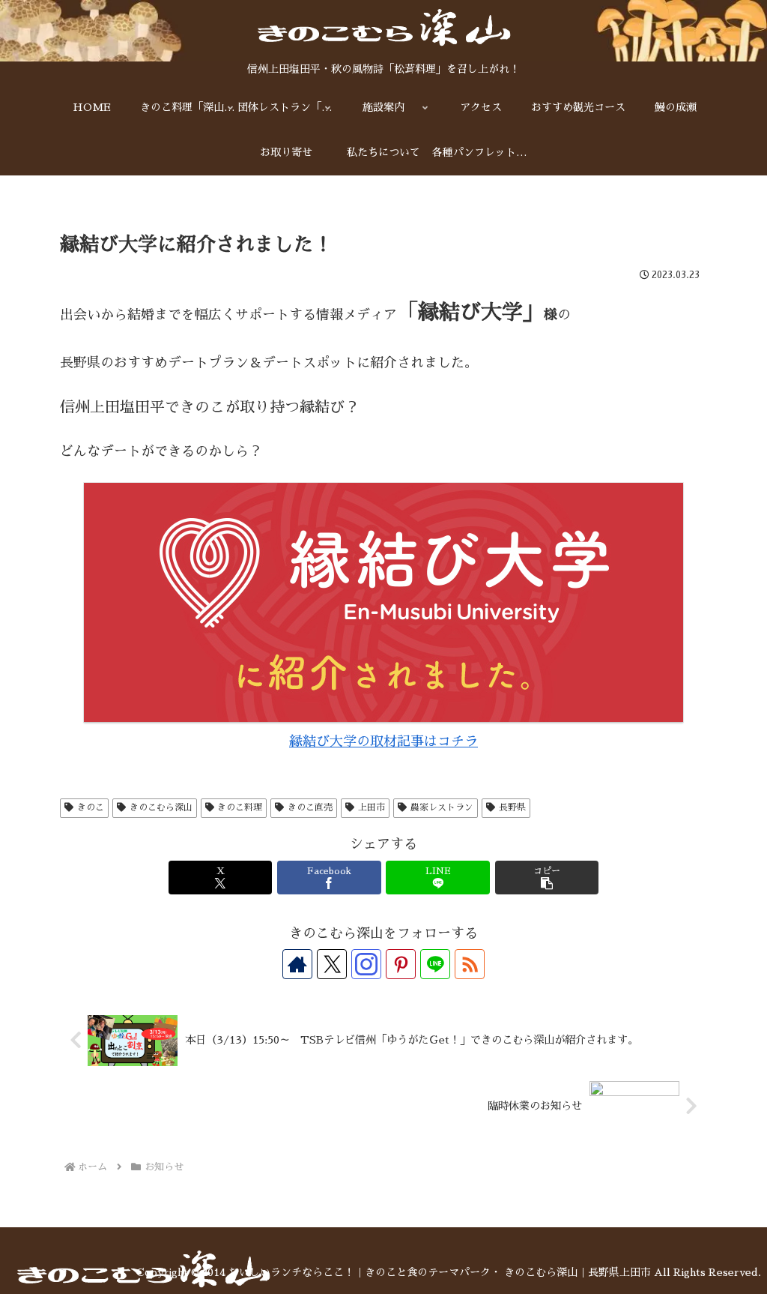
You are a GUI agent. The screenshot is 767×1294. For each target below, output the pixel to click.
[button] (546, 877)
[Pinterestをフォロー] (401, 964)
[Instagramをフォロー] (366, 964)
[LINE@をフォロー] (435, 964)
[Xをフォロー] (332, 964)
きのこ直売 (310, 807)
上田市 (371, 807)
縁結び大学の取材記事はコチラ (383, 741)
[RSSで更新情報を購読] (470, 964)
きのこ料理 (239, 807)
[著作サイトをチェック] (297, 964)
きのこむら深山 (161, 807)
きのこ (90, 807)
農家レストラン (441, 807)
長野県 (512, 807)
